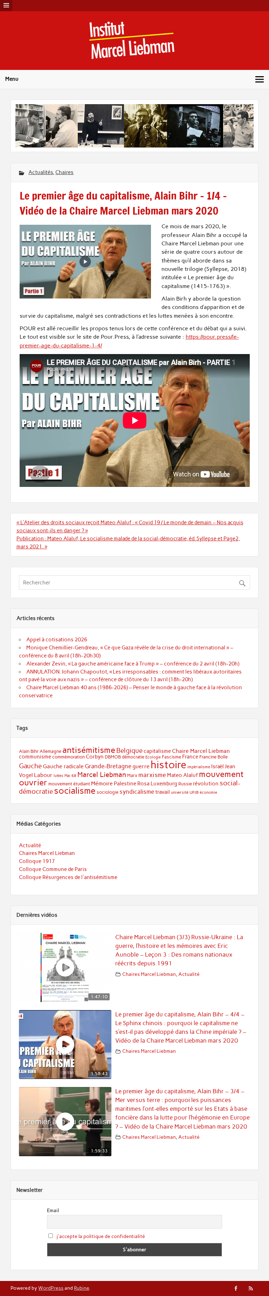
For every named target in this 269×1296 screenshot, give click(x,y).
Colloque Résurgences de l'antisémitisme (68, 877)
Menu (12, 79)
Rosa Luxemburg (157, 783)
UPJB (194, 792)
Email (53, 1211)
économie (208, 792)
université (179, 792)
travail (162, 792)
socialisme (75, 791)
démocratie (133, 756)
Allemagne (50, 751)
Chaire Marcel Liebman (201, 751)
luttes (58, 775)
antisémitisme (88, 750)
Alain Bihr (29, 751)
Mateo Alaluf (182, 775)
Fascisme (171, 756)
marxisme (152, 775)
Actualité (30, 845)
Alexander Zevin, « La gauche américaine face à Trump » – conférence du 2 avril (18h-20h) (132, 664)
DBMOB (113, 756)
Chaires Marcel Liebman (47, 853)
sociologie (107, 792)
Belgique (129, 751)
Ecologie (153, 757)
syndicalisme (136, 791)
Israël (217, 766)
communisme (35, 757)
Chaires (64, 172)
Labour (43, 775)
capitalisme (157, 751)
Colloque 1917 (37, 861)
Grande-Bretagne (108, 766)
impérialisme (198, 767)
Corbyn (95, 757)
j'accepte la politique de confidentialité (100, 1236)
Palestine (125, 783)
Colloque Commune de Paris (53, 869)
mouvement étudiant (69, 783)
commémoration (68, 756)
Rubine (81, 1288)
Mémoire (102, 783)
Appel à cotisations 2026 (56, 639)
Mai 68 (70, 775)
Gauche (30, 766)
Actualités (40, 172)
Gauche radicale (63, 766)
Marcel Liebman (101, 774)
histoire (168, 764)
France (190, 757)
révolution (206, 783)
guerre (141, 766)
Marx (132, 775)
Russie (185, 783)
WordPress (50, 1288)
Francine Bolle (213, 756)
